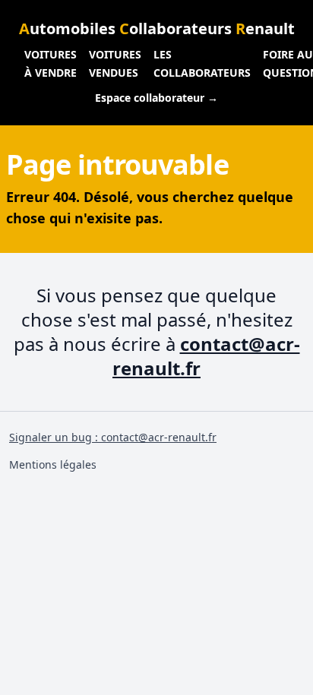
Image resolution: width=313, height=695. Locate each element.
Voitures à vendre (50, 63)
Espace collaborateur (156, 97)
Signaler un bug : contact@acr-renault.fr (113, 437)
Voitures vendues (115, 63)
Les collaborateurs (202, 63)
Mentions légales (52, 464)
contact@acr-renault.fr (206, 356)
